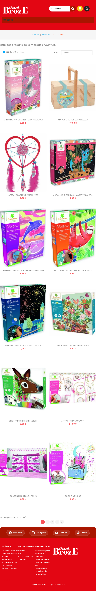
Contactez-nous (25, 556)
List (7, 51)
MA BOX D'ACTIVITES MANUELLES (73, 119)
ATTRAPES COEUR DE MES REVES (23, 195)
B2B (19, 553)
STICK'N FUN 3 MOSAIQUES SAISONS (73, 345)
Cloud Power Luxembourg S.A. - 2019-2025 (48, 584)
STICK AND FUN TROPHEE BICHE (23, 421)
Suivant (62, 522)
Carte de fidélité (42, 559)
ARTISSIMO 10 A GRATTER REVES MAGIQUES (23, 119)
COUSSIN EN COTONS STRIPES (23, 496)
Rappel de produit (9, 562)
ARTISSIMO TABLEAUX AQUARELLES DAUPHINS (23, 270)
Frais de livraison (42, 568)
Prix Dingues (7, 565)
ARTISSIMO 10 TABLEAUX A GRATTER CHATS (72, 195)
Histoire (21, 550)
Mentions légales (42, 550)
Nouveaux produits (10, 550)
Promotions (7, 559)
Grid (4, 51)
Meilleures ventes (9, 553)
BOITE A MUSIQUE (73, 496)
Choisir (77, 52)
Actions (5, 556)
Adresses (22, 559)
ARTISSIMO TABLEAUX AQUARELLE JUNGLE (73, 270)
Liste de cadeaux (9, 568)
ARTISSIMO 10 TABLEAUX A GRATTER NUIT (23, 345)
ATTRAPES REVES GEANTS (73, 421)
